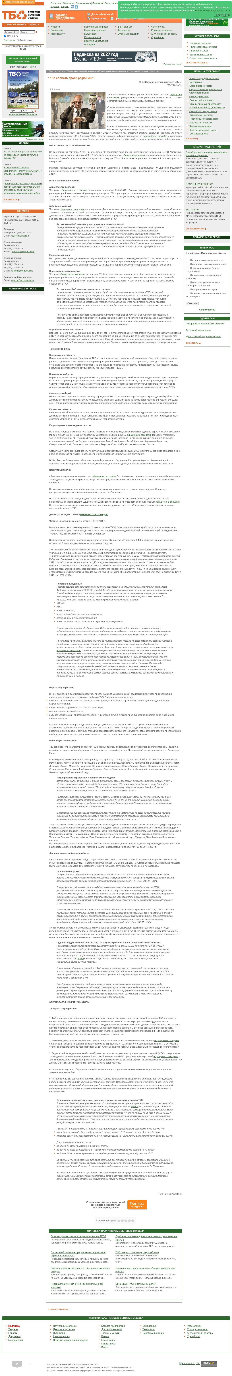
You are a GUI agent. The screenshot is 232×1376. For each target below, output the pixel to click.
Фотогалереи (158, 26)
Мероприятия (58, 33)
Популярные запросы (96, 26)
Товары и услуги (110, 1333)
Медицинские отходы (201, 54)
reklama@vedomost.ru (22, 271)
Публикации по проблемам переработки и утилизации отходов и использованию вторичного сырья (112, 71)
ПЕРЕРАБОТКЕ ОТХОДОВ (94, 514)
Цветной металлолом (200, 122)
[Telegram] (76, 6)
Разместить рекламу (35, 139)
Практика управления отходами (70, 1340)
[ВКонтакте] (72, 6)
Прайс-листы (122, 18)
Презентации (98, 18)
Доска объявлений (102, 14)
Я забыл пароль (26, 40)
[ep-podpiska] (114, 56)
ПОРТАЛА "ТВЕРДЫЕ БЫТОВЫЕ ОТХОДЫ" (119, 1318)
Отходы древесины (199, 96)
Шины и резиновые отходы (203, 130)
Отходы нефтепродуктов (202, 100)
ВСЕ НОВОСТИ (11, 200)
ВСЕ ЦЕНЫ (191, 139)
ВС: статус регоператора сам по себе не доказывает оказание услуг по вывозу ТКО (23, 154)
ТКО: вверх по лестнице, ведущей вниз (137, 1252)
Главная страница (57, 71)
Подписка (14, 1326)
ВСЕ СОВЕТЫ (192, 343)
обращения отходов (133, 155)
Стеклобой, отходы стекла (203, 111)
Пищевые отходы (199, 50)
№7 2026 (30, 67)
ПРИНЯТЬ (222, 14)
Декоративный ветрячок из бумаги (203, 336)
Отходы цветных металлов (203, 58)
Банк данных (125, 26)
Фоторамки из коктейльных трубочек (205, 323)
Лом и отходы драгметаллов (204, 78)
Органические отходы (200, 86)
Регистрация (9, 40)
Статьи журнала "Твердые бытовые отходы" (115, 1231)
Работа (105, 1336)
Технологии (124, 30)
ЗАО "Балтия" (193, 209)
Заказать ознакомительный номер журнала (23, 60)
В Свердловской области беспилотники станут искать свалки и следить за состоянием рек (23, 170)
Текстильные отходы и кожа (203, 119)
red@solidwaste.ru (20, 236)
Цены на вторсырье (95, 30)
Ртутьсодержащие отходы (203, 47)
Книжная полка (92, 37)
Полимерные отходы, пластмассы (207, 107)
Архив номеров (17, 114)
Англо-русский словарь (164, 33)
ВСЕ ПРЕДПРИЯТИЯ (195, 229)
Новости (55, 26)
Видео (141, 18)
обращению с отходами (166, 1040)
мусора (134, 1106)
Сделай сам (157, 37)
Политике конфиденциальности (212, 10)
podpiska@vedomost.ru (22, 251)
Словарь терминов (161, 30)
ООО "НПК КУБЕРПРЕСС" (199, 184)
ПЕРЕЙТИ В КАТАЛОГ (196, 63)
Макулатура (195, 82)
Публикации (90, 33)
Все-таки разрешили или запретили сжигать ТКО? (78, 1236)
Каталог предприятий (65, 16)
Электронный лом (198, 133)
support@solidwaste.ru (22, 280)
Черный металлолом (200, 126)
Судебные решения (128, 33)
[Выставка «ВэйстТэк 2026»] (207, 20)
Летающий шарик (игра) (198, 330)
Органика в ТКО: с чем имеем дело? (135, 1283)
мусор (81, 958)
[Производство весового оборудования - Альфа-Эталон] (23, 129)
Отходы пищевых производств (205, 104)
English (65, 6)
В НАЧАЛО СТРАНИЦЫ (58, 1309)
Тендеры (13, 1329)
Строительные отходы (201, 115)
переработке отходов (155, 136)
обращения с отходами (74, 190)
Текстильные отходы (200, 43)
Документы (57, 30)
